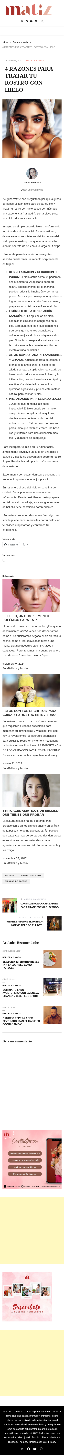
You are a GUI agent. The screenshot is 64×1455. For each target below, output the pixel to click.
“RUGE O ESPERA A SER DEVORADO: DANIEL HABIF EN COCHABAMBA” (21, 1021)
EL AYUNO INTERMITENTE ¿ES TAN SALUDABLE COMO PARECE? (20, 964)
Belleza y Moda (35, 61)
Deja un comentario (33, 190)
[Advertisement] (32, 1230)
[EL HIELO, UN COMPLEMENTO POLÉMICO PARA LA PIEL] (31, 581)
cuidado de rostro (16, 881)
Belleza (9, 876)
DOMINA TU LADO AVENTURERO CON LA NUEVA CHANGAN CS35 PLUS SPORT (20, 993)
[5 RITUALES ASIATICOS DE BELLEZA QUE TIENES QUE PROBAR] (31, 776)
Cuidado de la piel (31, 876)
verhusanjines (32, 182)
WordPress (49, 1441)
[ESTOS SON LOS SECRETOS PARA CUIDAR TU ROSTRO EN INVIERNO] (31, 676)
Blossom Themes (17, 1441)
